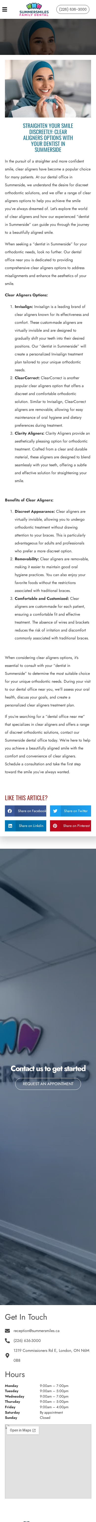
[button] (25, 811)
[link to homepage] (34, 9)
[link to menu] (9, 9)
